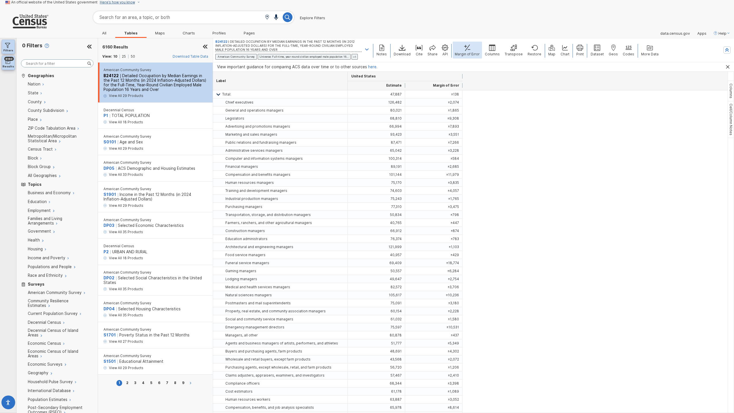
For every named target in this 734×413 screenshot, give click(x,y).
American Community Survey (127, 70)
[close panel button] (205, 47)
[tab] (731, 91)
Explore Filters (312, 17)
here (372, 67)
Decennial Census (119, 110)
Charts (189, 33)
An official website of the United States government (54, 2)
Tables (131, 33)
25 (124, 56)
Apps (701, 33)
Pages (249, 33)
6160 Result (115, 47)
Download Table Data (190, 56)
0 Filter (32, 45)
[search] (57, 63)
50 (133, 56)
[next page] (191, 383)
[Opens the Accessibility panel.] (8, 403)
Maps (160, 33)
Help (723, 33)
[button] (267, 17)
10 (115, 56)
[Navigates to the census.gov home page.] (24, 26)
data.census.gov (675, 33)
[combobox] (193, 17)
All (104, 33)
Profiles (219, 33)
